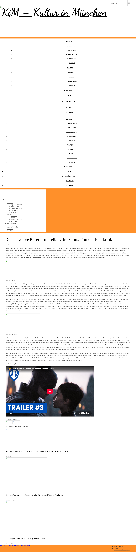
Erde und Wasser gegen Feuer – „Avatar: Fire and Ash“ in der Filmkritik (34, 495)
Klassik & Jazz (71, 58)
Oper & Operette (72, 81)
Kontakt (116, 548)
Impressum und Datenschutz (122, 550)
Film (70, 96)
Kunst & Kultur (69, 90)
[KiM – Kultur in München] (53, 12)
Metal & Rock (72, 50)
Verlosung (70, 113)
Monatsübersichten (69, 101)
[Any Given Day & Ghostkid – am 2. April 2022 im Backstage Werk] (9, 423)
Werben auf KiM (118, 546)
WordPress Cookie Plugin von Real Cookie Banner (15, 545)
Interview (70, 107)
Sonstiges (72, 63)
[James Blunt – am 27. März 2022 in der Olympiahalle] (16, 423)
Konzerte (69, 41)
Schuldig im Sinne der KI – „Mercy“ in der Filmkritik (27, 538)
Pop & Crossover (72, 46)
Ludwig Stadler (12, 419)
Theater (70, 68)
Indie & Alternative (71, 54)
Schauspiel (71, 72)
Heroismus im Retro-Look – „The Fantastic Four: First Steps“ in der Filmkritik (37, 451)
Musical (71, 77)
